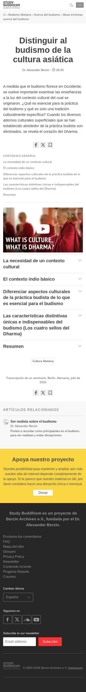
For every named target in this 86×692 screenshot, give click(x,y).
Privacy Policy (13, 556)
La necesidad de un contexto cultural (27, 161)
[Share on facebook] (36, 145)
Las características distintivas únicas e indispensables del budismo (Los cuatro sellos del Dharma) (41, 186)
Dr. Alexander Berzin (35, 70)
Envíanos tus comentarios (22, 536)
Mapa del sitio (13, 546)
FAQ (6, 541)
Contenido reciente (17, 566)
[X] (43, 145)
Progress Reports (16, 571)
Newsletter (11, 561)
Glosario (9, 551)
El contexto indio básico (18, 168)
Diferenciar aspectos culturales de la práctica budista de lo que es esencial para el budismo (41, 176)
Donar (43, 492)
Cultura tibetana (43, 361)
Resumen (9, 194)
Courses (9, 576)
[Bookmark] (50, 145)
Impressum (75, 667)
